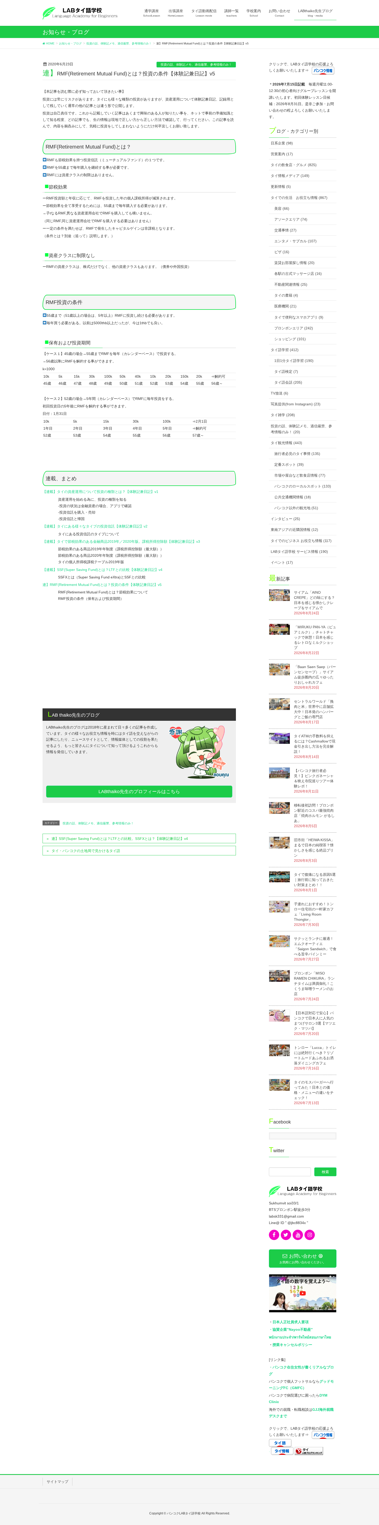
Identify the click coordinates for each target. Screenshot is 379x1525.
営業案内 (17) (282, 154)
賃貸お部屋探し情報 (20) (294, 263)
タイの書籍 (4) (286, 295)
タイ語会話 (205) (288, 382)
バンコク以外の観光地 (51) (296, 508)
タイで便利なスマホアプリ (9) (298, 317)
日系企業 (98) (282, 143)
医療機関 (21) (285, 306)
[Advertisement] (139, 664)
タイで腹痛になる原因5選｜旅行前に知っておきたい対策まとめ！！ (315, 879)
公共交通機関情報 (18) (292, 497)
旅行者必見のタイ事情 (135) (297, 454)
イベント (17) (282, 562)
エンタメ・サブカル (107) (295, 241)
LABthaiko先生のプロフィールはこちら (139, 791)
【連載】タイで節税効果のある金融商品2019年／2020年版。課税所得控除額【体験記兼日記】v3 (121, 541)
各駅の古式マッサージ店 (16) (298, 274)
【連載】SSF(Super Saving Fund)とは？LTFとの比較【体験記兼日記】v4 (102, 570)
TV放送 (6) (279, 393)
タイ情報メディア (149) (290, 176)
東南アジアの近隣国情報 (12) (294, 530)
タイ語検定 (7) (286, 371)
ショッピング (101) (290, 339)
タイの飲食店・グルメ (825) (294, 165)
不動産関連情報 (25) (290, 284)
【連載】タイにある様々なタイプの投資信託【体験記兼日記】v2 (95, 526)
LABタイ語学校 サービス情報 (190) (299, 551)
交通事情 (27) (285, 230)
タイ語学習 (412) (285, 350)
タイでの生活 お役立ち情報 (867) (299, 198)
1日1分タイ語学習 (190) (294, 361)
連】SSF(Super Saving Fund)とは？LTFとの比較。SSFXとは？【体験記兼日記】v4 (120, 839)
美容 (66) (281, 208)
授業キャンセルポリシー (292, 1345)
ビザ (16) (281, 252)
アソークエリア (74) (290, 219)
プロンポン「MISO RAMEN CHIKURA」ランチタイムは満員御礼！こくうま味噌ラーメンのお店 (314, 983)
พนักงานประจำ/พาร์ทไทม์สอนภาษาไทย (300, 1337)
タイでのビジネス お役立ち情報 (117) (301, 541)
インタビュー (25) (285, 519)
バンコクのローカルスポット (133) (302, 486)
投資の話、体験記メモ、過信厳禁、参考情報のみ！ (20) (301, 429)
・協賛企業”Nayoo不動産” (291, 1329)
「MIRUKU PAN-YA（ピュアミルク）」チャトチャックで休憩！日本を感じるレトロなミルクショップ (315, 637)
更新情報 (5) (281, 186)
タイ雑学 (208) (283, 415)
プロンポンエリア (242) (293, 328)
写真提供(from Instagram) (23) (295, 404)
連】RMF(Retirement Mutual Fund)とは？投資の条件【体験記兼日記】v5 (102, 585)
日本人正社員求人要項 (291, 1322)
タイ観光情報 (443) (286, 443)
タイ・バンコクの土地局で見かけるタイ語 (86, 851)
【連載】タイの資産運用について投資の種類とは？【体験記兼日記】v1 (100, 492)
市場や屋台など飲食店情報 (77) (299, 475)
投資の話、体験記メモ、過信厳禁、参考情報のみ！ (196, 64)
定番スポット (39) (289, 464)
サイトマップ (57, 1482)
